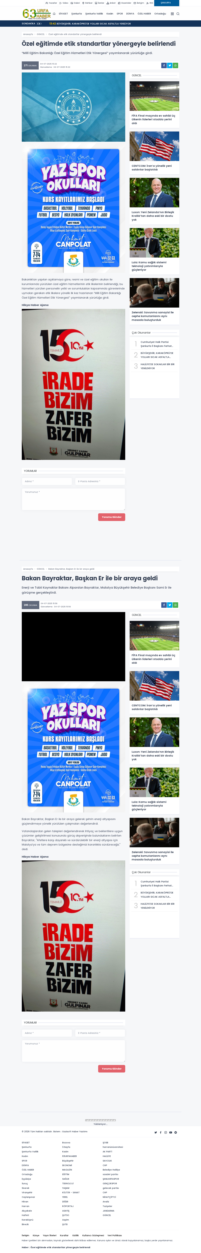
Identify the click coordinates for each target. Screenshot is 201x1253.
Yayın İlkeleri (49, 1235)
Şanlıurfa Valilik (94, 13)
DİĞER (65, 1201)
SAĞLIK (65, 1178)
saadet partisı (110, 1174)
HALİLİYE (107, 1156)
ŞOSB (105, 1142)
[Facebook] (160, 1132)
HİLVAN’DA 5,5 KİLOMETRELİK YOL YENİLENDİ (78, 23)
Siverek (25, 1188)
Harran (25, 1206)
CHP (105, 1165)
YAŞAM (65, 1188)
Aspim (65, 1219)
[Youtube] (170, 1132)
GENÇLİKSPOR (110, 1183)
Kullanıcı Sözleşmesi (93, 1235)
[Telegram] (175, 1132)
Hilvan (25, 1201)
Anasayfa (28, 34)
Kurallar (64, 1235)
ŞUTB (65, 1224)
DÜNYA (130, 13)
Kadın (110, 13)
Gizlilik (75, 1235)
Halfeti (25, 1215)
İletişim (25, 1235)
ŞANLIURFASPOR (111, 1178)
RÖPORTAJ (68, 1206)
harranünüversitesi (113, 1147)
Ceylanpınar (28, 1197)
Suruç (25, 1183)
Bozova (66, 1142)
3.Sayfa (66, 1147)
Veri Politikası (115, 1235)
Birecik (25, 1224)
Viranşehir (27, 1192)
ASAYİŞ (65, 1210)
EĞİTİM (65, 1174)
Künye (36, 1235)
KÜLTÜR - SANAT (71, 1192)
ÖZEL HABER (144, 13)
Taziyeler (107, 1206)
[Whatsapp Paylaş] (175, 65)
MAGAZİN (67, 1169)
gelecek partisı (111, 1188)
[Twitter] (155, 1132)
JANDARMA (108, 1210)
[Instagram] (165, 1132)
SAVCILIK (107, 1160)
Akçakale (27, 1210)
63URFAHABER (69, 1156)
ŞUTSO (65, 1215)
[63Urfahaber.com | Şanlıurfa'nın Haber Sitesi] (36, 13)
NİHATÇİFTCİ (109, 1197)
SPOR (120, 13)
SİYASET (63, 13)
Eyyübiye (26, 1178)
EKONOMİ (67, 1165)
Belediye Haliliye (111, 1169)
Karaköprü (27, 1219)
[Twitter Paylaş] (169, 65)
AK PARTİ (107, 1151)
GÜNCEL (41, 34)
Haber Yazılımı (79, 1131)
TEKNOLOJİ (68, 1183)
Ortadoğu (160, 13)
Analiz (106, 1201)
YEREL (65, 1197)
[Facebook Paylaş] (164, 65)
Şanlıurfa (76, 13)
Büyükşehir (68, 1160)
